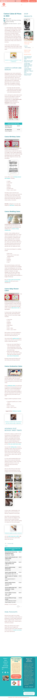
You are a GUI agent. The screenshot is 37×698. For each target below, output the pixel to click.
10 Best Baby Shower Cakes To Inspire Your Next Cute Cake (28, 65)
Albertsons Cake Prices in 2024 (28, 74)
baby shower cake (15, 307)
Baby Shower (14, 20)
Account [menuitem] (5, 658)
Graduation (7, 21)
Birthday (19, 20)
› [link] (21, 606)
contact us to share (17, 630)
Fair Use (26, 686)
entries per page (10, 543)
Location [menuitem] (5, 663)
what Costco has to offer (13, 536)
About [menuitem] (5, 660)
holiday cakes (14, 446)
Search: (6, 545)
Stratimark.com (25, 697)
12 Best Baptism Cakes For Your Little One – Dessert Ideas (28, 70)
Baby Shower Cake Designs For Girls (28, 61)
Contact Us (31, 686)
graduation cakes (11, 385)
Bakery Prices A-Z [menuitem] (5, 668)
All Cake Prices (8, 20)
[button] (15, 1)
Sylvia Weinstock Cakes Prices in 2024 (28, 58)
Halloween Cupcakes (17, 411)
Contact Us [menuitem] (5, 662)
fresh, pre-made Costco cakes (14, 444)
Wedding (12, 21)
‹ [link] (16, 606)
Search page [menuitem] (5, 665)
